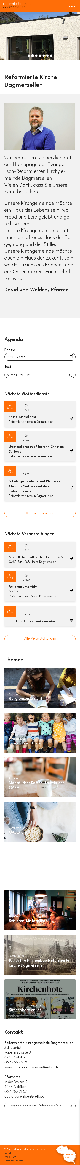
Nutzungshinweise (13, 1161)
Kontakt (8, 1153)
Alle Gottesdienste (40, 513)
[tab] (29, 55)
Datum (9, 350)
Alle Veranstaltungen (40, 639)
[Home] (17, 4)
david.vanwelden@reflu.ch (25, 1096)
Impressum (10, 1157)
